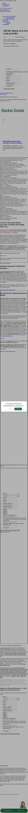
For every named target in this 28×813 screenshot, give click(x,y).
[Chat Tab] (14, 406)
